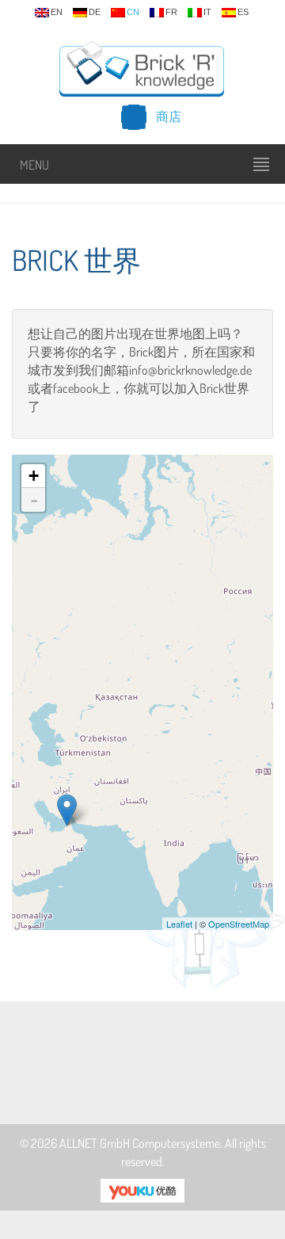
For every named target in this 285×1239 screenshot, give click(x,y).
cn (133, 12)
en (57, 12)
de (95, 12)
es (243, 12)
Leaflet (179, 923)
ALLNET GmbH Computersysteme (139, 1143)
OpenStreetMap (238, 923)
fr (171, 12)
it (207, 12)
